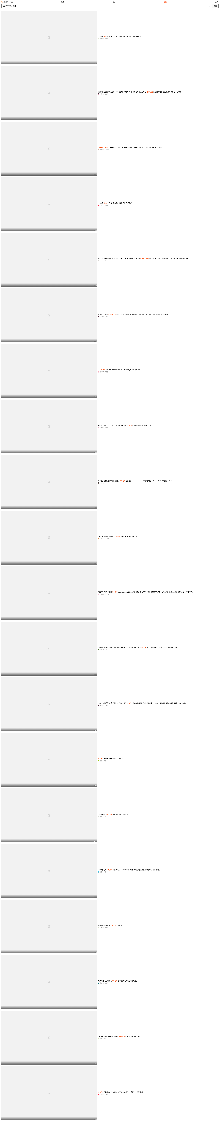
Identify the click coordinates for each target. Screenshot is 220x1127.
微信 (114, 2)
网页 (11, 2)
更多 (216, 2)
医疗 (62, 2)
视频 (165, 2)
